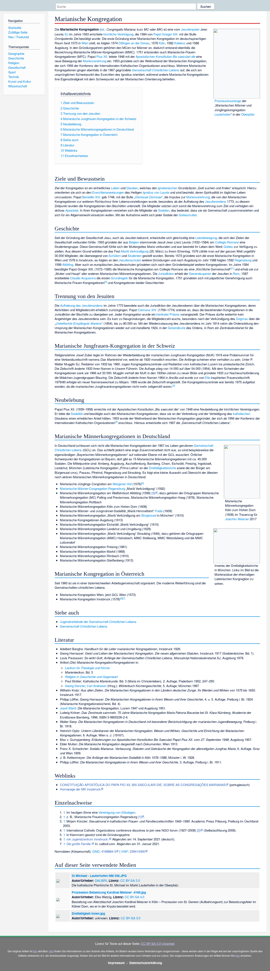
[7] (124, 598)
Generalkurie (176, 327)
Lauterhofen (223, 114)
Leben (115, 188)
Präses (175, 314)
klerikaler (162, 314)
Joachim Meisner (237, 519)
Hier (51, 951)
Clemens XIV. (147, 310)
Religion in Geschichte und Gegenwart (91, 676)
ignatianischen (167, 188)
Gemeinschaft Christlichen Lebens (155, 70)
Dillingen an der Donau (134, 43)
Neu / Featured (18, 37)
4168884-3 (108, 851)
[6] (121, 598)
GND (96, 851)
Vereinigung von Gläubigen (117, 812)
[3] (173, 385)
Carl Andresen (97, 685)
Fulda (158, 511)
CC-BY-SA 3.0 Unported (157, 943)
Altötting (67, 264)
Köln (162, 43)
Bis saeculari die (184, 56)
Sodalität (77, 413)
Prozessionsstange (228, 101)
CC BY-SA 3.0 (130, 880)
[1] (232, 268)
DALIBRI (101, 880)
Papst (157, 34)
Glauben (132, 188)
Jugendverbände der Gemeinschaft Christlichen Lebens (98, 621)
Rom (236, 273)
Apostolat (71, 210)
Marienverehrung (94, 61)
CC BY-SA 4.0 (134, 897)
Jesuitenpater (190, 29)
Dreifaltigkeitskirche (162, 468)
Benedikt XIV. (91, 197)
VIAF (124, 851)
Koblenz (179, 43)
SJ (66, 34)
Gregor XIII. (170, 34)
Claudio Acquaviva (83, 278)
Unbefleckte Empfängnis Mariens (79, 323)
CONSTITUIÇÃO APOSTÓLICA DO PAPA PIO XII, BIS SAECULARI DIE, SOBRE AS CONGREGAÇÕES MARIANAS (143, 784)
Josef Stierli (68, 708)
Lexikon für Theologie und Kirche (87, 668)
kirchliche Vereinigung (118, 34)
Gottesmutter (188, 215)
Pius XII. (102, 56)
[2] (105, 281)
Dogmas (242, 318)
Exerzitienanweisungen (108, 192)
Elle (207, 377)
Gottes (228, 246)
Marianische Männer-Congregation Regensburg (92, 488)
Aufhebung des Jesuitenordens (81, 305)
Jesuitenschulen (130, 260)
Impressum (116, 962)
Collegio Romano (227, 242)
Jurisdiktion (166, 273)
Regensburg (243, 260)
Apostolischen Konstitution (154, 56)
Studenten (135, 255)
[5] (142, 483)
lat (102, 29)
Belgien (134, 242)
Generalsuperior (200, 273)
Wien (84, 43)
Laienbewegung (206, 237)
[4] (116, 421)
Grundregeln (119, 278)
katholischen (241, 413)
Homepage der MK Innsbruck (80, 789)
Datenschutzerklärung (145, 962)
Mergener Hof (122, 484)
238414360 (137, 851)
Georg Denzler (75, 685)
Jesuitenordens (215, 201)
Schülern (115, 255)
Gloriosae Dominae (148, 197)
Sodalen (163, 210)
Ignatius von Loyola (156, 192)
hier (35, 951)
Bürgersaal (148, 515)
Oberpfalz (248, 114)
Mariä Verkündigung (134, 251)
